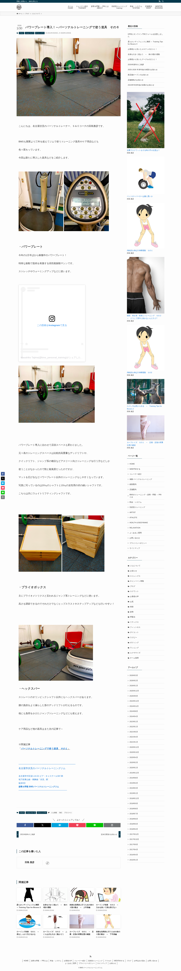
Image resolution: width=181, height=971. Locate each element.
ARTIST (133, 512)
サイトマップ (135, 548)
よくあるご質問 (136, 533)
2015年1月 (134, 860)
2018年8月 (134, 809)
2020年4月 (134, 757)
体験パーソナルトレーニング (141, 479)
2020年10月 (134, 752)
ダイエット (134, 632)
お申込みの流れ (139, 961)
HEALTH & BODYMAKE (139, 523)
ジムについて (30, 33)
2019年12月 (134, 773)
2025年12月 (134, 691)
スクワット (134, 591)
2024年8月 (134, 711)
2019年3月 (134, 788)
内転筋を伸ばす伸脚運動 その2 (139, 372)
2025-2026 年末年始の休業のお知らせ (142, 70)
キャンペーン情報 (137, 581)
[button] (25, 825)
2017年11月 (134, 834)
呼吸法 (132, 617)
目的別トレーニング (137, 507)
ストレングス (40, 33)
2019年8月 (134, 778)
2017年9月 (134, 844)
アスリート (68, 813)
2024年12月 (134, 701)
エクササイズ (135, 653)
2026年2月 (134, 681)
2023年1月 (134, 722)
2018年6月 (134, 819)
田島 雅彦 (29, 862)
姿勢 (131, 612)
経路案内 (133, 484)
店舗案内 (133, 489)
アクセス (108, 961)
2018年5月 (134, 824)
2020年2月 (134, 762)
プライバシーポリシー (138, 543)
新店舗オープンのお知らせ (138, 75)
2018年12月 (134, 798)
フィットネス (135, 627)
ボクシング (134, 642)
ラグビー (133, 637)
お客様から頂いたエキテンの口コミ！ (142, 49)
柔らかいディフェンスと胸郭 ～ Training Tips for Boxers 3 (145, 43)
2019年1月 (134, 793)
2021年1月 (134, 742)
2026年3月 (134, 675)
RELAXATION (135, 528)
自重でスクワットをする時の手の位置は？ (143, 150)
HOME (132, 464)
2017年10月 (134, 839)
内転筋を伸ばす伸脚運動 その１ (140, 250)
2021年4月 (134, 737)
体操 (131, 607)
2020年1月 (134, 768)
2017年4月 (134, 849)
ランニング (134, 648)
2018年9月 (134, 803)
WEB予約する (135, 469)
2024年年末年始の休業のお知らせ (141, 85)
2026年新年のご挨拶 (136, 65)
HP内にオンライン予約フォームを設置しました (145, 35)
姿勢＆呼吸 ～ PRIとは (39, 961)
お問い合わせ (135, 538)
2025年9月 (134, 696)
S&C (60, 813)
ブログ (21, 33)
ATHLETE (133, 517)
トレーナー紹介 (136, 474)
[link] (47, 863)
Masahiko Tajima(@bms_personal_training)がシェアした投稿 (53, 357)
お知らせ (133, 571)
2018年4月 (134, 829)
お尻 (131, 602)
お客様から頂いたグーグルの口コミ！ (142, 59)
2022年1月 (134, 727)
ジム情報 (54, 813)
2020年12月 (134, 747)
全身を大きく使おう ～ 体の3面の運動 (144, 54)
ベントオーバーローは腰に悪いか (140, 196)
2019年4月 (134, 783)
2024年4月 (134, 716)
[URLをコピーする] (112, 825)
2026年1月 (134, 686)
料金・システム (136, 502)
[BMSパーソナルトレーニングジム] (19, 7)
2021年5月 (134, 732)
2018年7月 (134, 814)
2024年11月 (134, 706)
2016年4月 (134, 855)
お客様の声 (134, 596)
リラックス (134, 622)
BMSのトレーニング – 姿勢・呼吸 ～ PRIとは (145, 496)
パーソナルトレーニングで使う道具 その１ (44, 748)
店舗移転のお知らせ (135, 80)
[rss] (159, 1)
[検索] (162, 1)
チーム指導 (134, 658)
